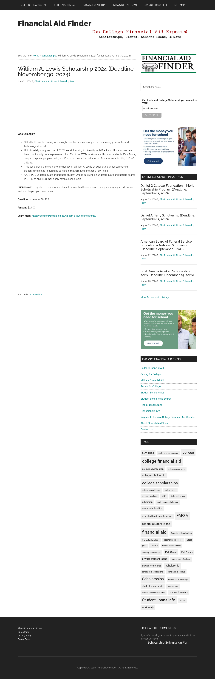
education (147, 502)
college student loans (151, 490)
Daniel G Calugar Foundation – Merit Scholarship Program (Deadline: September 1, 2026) (167, 189)
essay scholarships (152, 508)
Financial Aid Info (150, 411)
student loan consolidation (153, 593)
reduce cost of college (181, 559)
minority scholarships (151, 552)
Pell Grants (187, 552)
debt (164, 496)
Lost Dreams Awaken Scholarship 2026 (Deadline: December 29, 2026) (167, 273)
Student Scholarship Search (156, 398)
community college (149, 496)
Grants (154, 545)
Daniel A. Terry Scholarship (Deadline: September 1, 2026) (168, 217)
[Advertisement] (77, 110)
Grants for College (151, 386)
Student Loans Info (158, 600)
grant (144, 546)
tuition (182, 601)
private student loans (154, 558)
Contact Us (147, 429)
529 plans (148, 452)
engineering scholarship (167, 502)
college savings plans (176, 469)
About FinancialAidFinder (155, 423)
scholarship (172, 565)
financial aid (154, 532)
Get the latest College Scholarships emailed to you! (169, 101)
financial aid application (181, 533)
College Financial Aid (152, 368)
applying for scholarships (168, 453)
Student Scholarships (152, 392)
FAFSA (182, 515)
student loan (173, 586)
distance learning (178, 496)
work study (148, 607)
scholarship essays (176, 572)
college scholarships (160, 483)
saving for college (151, 565)
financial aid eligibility (150, 540)
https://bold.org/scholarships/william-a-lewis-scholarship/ (64, 215)
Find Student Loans (151, 404)
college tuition (170, 490)
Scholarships (36, 294)
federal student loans (156, 524)
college (188, 453)
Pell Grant (171, 552)
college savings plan (153, 469)
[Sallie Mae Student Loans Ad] (168, 165)
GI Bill (189, 540)
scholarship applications (152, 572)
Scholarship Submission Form (168, 642)
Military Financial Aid (152, 380)
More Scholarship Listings (155, 297)
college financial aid (161, 461)
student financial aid (152, 586)
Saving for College (151, 374)
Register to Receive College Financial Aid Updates (168, 417)
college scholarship (153, 475)
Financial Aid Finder (54, 23)
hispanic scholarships (171, 546)
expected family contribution (157, 516)
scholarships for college (178, 579)
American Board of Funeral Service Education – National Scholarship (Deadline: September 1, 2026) (166, 245)
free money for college (173, 540)
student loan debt (179, 592)
